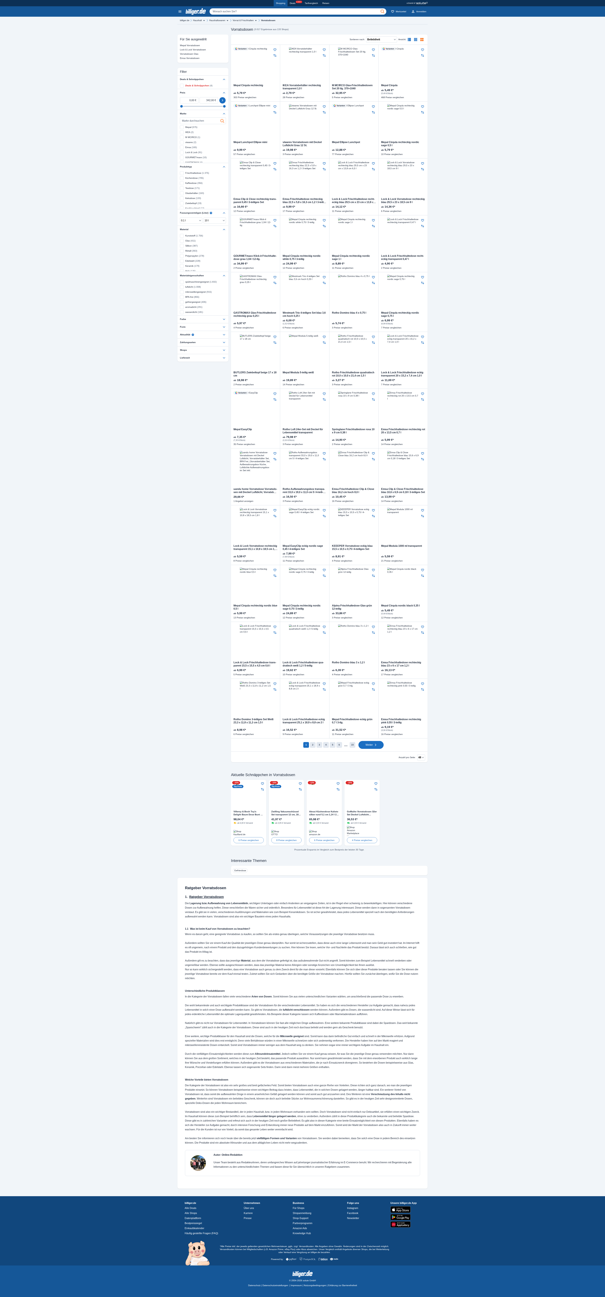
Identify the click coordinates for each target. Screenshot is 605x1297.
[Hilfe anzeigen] (211, 213)
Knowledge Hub (302, 1233)
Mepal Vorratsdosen (185, 45)
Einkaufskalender (194, 1228)
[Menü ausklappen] (204, 20)
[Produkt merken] (274, 49)
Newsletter (353, 1218)
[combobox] (298, 11)
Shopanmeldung (302, 1213)
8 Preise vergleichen (286, 840)
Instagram (352, 1208)
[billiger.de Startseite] (196, 11)
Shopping (280, 3)
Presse (248, 1218)
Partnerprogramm (302, 1223)
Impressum (296, 1285)
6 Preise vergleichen (249, 840)
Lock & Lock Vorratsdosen (185, 49)
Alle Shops (191, 1213)
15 (352, 744)
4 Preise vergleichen (362, 840)
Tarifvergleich (311, 3)
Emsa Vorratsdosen (185, 58)
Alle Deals (190, 1208)
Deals (296, 2)
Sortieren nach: (357, 39)
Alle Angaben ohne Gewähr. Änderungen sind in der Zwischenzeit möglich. (352, 1246)
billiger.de (184, 20)
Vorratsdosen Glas (185, 54)
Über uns (249, 1208)
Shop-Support (300, 1218)
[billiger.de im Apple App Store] (403, 1209)
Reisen (325, 3)
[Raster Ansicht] (416, 39)
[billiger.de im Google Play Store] (403, 1217)
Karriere (248, 1213)
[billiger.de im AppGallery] (403, 1224)
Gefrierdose (240, 870)
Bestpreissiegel (193, 1223)
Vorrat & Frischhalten (243, 20)
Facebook (352, 1213)
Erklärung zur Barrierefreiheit (342, 1285)
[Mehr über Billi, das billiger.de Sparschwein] (199, 1252)
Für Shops (298, 1208)
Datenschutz (254, 1285)
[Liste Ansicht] (409, 39)
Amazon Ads (300, 1228)
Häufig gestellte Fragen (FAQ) (201, 1233)
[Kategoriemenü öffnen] (180, 11)
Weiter (369, 744)
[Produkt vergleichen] (274, 55)
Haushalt (197, 20)
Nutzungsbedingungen (315, 1285)
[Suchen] (382, 11)
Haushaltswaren (217, 20)
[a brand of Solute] (417, 3)
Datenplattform (193, 1218)
